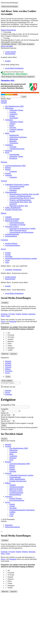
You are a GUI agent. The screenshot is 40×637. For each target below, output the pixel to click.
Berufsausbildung (11, 236)
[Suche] (2, 385)
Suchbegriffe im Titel (8, 405)
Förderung (8, 151)
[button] (14, 68)
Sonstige (12, 131)
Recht (7, 152)
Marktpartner (13, 139)
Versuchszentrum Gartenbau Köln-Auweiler (24, 194)
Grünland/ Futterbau (16, 129)
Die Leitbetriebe (14, 188)
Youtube (18, 314)
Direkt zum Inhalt (7, 46)
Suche (24, 97)
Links (7, 262)
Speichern (13, 354)
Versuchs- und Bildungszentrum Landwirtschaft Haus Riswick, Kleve (21, 197)
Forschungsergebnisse (12, 245)
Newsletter (8, 256)
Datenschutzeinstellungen (10, 6)
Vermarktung (13, 143)
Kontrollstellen (14, 154)
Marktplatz (13, 141)
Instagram (32, 314)
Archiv (7, 260)
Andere (10, 350)
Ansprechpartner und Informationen (21, 232)
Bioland (7, 169)
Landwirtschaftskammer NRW (15, 166)
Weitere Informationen (8, 30)
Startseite (4, 101)
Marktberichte (14, 135)
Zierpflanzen (13, 118)
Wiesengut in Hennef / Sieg (18, 206)
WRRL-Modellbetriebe (13, 208)
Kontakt (8, 253)
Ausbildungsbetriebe (12, 234)
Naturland (8, 175)
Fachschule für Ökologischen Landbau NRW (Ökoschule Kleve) (22, 229)
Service (3, 249)
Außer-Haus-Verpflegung (18, 137)
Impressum (8, 525)
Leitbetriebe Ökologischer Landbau (17, 184)
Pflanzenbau (9, 108)
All (9, 333)
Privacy (3, 321)
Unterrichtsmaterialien (16, 223)
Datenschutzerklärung (12, 527)
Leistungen (13, 171)
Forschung (4, 240)
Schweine (12, 127)
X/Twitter (11, 314)
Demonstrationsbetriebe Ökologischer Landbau (21, 258)
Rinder (11, 125)
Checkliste (12, 147)
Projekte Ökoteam (11, 243)
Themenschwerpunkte (16, 186)
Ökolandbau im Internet (17, 224)
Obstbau (12, 116)
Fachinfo (4, 103)
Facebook (4, 314)
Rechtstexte (13, 158)
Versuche (4, 181)
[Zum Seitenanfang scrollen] (2, 531)
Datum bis (4, 419)
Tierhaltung (9, 120)
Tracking (6, 38)
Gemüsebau (13, 114)
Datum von (4, 413)
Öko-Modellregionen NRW (14, 106)
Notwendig (7, 32)
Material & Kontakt (11, 221)
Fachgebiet (4, 409)
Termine (8, 254)
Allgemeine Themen (16, 110)
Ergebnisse (13, 190)
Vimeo (8, 316)
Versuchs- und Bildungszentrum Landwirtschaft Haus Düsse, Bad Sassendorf (20, 202)
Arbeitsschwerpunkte (12, 219)
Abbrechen (5, 354)
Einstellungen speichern (9, 44)
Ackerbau (12, 112)
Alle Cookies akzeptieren (26, 44)
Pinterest (25, 314)
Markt (7, 133)
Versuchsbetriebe (11, 192)
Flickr (3, 316)
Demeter (8, 173)
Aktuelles (8, 217)
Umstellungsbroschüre (16, 149)
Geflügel (12, 124)
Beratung (4, 162)
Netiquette (12, 321)
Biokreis (8, 167)
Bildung (3, 213)
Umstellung (9, 145)
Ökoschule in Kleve (12, 226)
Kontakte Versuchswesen (13, 209)
